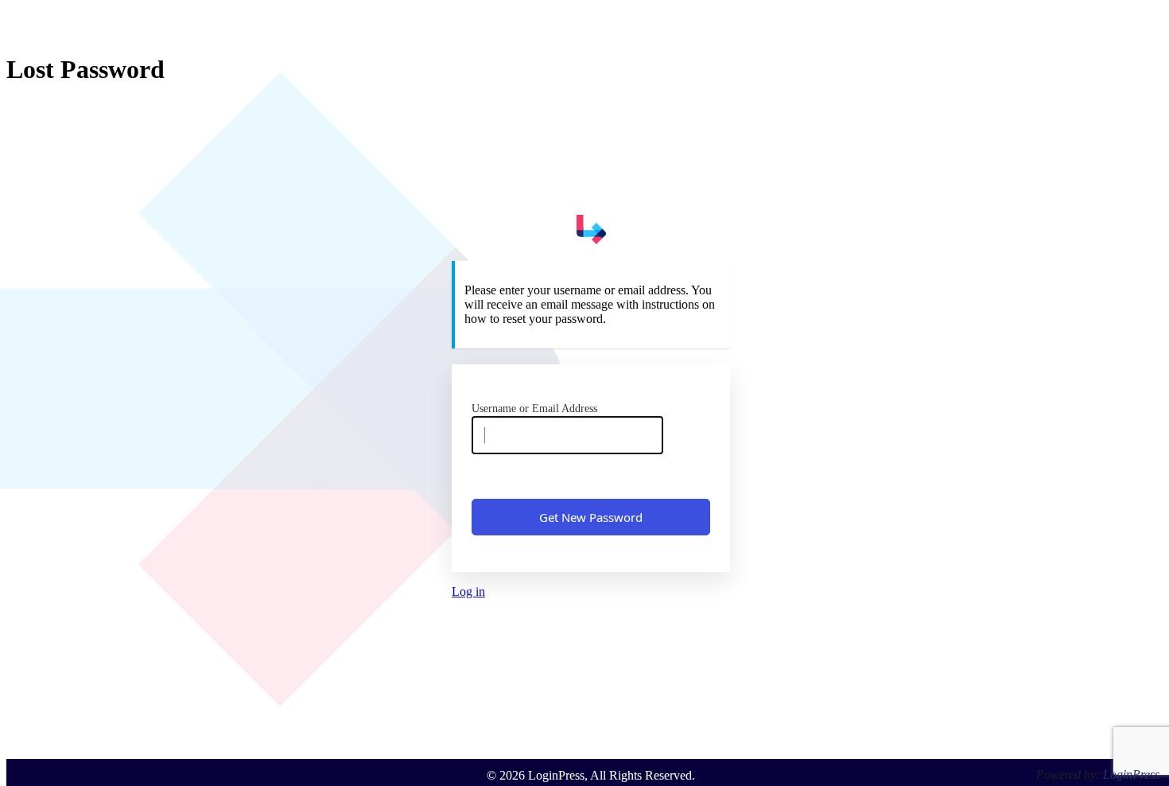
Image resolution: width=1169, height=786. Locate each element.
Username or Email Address (534, 408)
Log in (468, 591)
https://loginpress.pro (590, 229)
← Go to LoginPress (591, 618)
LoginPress (1131, 774)
